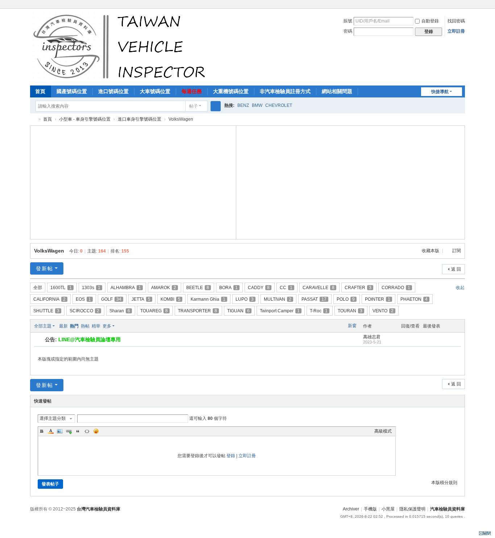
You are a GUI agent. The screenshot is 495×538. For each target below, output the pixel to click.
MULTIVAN (277, 299)
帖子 (193, 106)
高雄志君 (371, 336)
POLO (346, 299)
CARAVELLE (318, 287)
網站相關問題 (337, 91)
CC (286, 287)
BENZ (243, 105)
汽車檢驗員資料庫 (33, 119)
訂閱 (456, 250)
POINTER (377, 299)
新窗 (352, 325)
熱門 (74, 326)
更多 (107, 326)
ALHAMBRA (126, 287)
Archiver (351, 509)
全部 (37, 287)
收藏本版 (431, 250)
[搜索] (216, 106)
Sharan (119, 310)
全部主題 (42, 326)
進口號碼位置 (113, 91)
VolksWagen (49, 251)
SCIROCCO (84, 310)
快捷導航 (440, 91)
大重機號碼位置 (231, 91)
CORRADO (396, 287)
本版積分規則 (444, 482)
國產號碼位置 (72, 91)
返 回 (456, 269)
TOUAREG (154, 310)
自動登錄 (430, 21)
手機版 (370, 509)
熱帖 (85, 326)
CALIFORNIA (49, 299)
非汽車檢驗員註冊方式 (285, 91)
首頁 (40, 91)
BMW (257, 105)
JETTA (141, 299)
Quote (78, 431)
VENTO (383, 310)
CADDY (259, 287)
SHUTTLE (46, 310)
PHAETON (414, 299)
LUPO (245, 299)
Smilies (96, 431)
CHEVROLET (278, 105)
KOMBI (170, 299)
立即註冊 (456, 31)
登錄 (230, 455)
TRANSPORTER (197, 310)
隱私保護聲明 (412, 509)
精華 (96, 326)
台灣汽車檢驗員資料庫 (98, 509)
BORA (228, 287)
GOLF (111, 299)
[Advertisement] (133, 181)
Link (68, 431)
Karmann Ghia (208, 299)
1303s (91, 287)
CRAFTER (358, 287)
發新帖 (44, 268)
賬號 (348, 21)
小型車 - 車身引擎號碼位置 (85, 119)
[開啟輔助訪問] (463, 5)
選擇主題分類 (52, 418)
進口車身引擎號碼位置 (139, 119)
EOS (83, 299)
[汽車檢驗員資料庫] (121, 46)
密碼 (348, 31)
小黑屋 (388, 509)
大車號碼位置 (155, 91)
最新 (63, 326)
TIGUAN (238, 310)
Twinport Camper (280, 310)
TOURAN (350, 310)
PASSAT (313, 299)
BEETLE (197, 287)
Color (50, 431)
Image (59, 431)
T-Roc (319, 310)
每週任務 (192, 91)
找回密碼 (456, 21)
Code (87, 431)
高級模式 (383, 431)
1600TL (61, 287)
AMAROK (163, 287)
